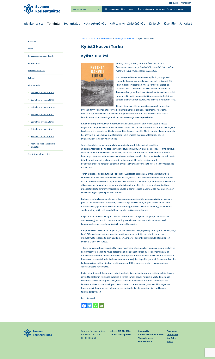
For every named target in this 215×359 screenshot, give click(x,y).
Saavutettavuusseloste (151, 334)
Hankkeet (32, 41)
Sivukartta (143, 330)
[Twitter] (89, 305)
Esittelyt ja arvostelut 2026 (42, 92)
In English (173, 3)
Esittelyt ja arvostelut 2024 (42, 107)
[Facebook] (84, 305)
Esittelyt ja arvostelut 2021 (42, 129)
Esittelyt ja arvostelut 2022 (42, 121)
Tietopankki (129, 9)
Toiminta (53, 23)
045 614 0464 (124, 330)
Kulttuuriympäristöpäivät (127, 23)
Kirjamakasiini (34, 85)
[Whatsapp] (95, 305)
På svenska (186, 3)
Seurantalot (71, 23)
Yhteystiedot (176, 9)
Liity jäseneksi (147, 9)
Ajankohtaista (33, 23)
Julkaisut (185, 23)
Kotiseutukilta (34, 63)
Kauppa (162, 9)
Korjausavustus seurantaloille (41, 56)
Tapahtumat (113, 9)
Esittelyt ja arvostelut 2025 (42, 100)
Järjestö (154, 23)
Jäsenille (170, 23)
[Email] (101, 305)
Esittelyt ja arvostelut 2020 (42, 136)
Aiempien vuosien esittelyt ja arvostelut (43, 145)
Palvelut (31, 78)
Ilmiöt (30, 48)
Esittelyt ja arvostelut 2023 (42, 114)
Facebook (172, 330)
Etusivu (84, 38)
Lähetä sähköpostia (120, 334)
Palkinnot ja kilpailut (36, 70)
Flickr (170, 341)
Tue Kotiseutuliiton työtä (39, 154)
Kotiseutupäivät (95, 23)
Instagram (172, 334)
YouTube (171, 337)
